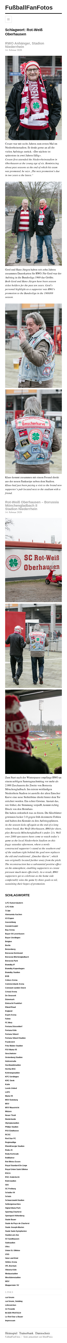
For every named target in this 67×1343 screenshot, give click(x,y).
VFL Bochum (11, 1266)
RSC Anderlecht (12, 1177)
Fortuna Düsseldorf (13, 1026)
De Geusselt (10, 996)
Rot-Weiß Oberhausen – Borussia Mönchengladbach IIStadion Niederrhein (32, 505)
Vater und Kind (11, 1258)
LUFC (7, 1092)
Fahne (8, 1019)
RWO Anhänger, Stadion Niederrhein (24, 45)
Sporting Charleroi (13, 1212)
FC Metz (8, 1023)
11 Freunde (10, 1309)
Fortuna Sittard (11, 1034)
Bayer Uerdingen (12, 938)
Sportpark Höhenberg (14, 1216)
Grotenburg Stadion (13, 1057)
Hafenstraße (10, 1061)
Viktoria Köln (11, 1270)
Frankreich (10, 1042)
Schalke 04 (10, 1192)
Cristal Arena (11, 992)
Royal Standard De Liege (16, 1165)
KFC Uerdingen (12, 1077)
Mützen (8, 1111)
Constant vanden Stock (15, 988)
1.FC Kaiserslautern (14, 903)
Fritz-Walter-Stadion (14, 1046)
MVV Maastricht (12, 1107)
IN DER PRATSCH (13, 1313)
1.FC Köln (9, 907)
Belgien (8, 941)
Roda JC (9, 1150)
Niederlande (10, 1119)
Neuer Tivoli (10, 1115)
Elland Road (10, 1007)
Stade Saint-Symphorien (16, 1231)
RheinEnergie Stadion (14, 1146)
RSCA (8, 1173)
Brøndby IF (10, 965)
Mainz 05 (9, 1096)
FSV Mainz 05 (11, 1050)
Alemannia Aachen (13, 914)
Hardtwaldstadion (13, 1065)
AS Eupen (9, 918)
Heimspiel (11, 1333)
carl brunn (9, 1297)
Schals (8, 1196)
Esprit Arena (10, 1015)
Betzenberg (10, 949)
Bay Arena (10, 930)
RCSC (8, 1135)
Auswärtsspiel (11, 926)
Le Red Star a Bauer (14, 1317)
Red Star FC (10, 1138)
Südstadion (10, 1243)
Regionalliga (10, 1142)
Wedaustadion (11, 1274)
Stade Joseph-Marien (14, 1227)
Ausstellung (10, 922)
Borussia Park (11, 961)
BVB (7, 976)
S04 (7, 1185)
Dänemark (9, 999)
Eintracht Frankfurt (13, 1003)
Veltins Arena (11, 1262)
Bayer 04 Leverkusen (14, 934)
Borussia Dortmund (14, 953)
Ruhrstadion (10, 1181)
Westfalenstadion (13, 1277)
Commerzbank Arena (14, 984)
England (8, 1011)
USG (7, 1254)
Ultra (7, 1247)
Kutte (7, 1084)
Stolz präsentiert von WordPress (38, 1337)
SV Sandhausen (12, 1239)
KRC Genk (9, 1080)
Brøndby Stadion (12, 972)
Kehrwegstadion (12, 1073)
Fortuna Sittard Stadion (15, 1038)
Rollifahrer (9, 1158)
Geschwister (10, 1053)
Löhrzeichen (10, 1305)
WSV (7, 1281)
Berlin (7, 945)
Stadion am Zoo (12, 1235)
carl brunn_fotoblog (13, 1301)
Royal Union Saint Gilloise (16, 1169)
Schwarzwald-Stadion (14, 1200)
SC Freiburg (10, 1189)
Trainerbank (26, 1333)
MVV (7, 1104)
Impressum (10, 1321)
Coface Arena (11, 980)
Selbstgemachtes (13, 1204)
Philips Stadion (11, 1127)
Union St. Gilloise (12, 1250)
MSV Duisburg (11, 1100)
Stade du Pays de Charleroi (17, 1223)
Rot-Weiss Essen (12, 1162)
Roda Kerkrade (12, 1154)
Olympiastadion (12, 1123)
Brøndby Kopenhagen (14, 968)
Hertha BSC (10, 1069)
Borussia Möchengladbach (17, 957)
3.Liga (7, 911)
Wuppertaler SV (12, 1285)
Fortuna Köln (11, 1030)
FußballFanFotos (29, 7)
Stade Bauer (10, 1219)
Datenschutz (42, 1333)
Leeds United (11, 1088)
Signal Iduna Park (13, 1208)
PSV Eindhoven (12, 1131)
